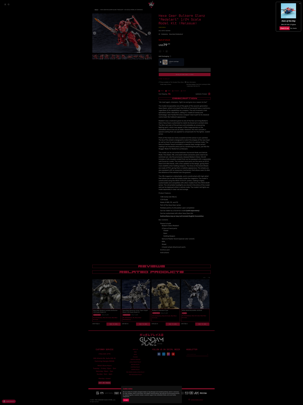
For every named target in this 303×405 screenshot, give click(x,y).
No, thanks (293, 28)
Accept (126, 400)
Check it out (284, 28)
